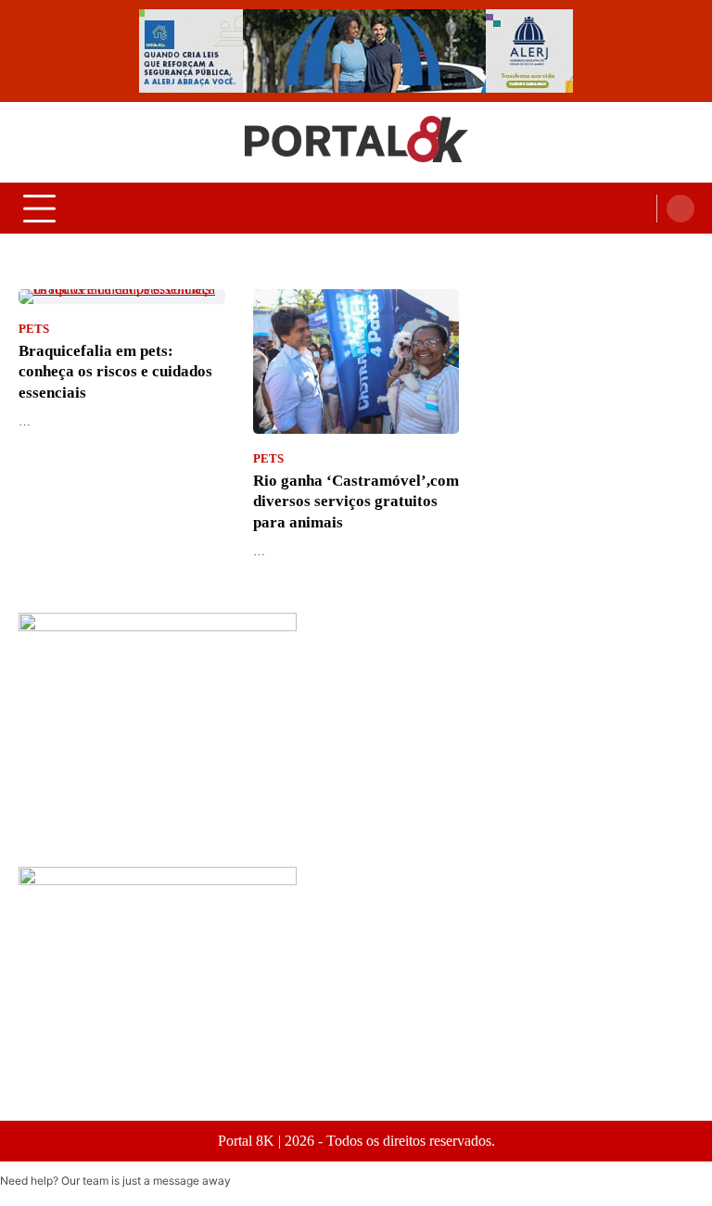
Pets (34, 329)
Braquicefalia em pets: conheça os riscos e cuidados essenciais (115, 371)
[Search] (680, 208)
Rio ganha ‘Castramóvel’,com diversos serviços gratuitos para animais (356, 501)
